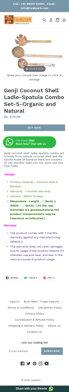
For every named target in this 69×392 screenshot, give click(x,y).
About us (54, 325)
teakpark (36, 380)
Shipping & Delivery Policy (26, 325)
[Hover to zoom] (34, 52)
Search (14, 301)
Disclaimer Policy (50, 307)
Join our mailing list (34, 342)
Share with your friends (31, 388)
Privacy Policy (34, 313)
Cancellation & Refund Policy (34, 319)
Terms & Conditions (20, 307)
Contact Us (34, 331)
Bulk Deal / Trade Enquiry (41, 301)
